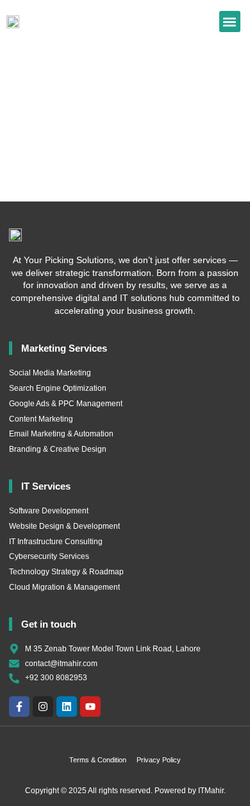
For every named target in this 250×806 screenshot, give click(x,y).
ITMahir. (212, 790)
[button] (229, 21)
